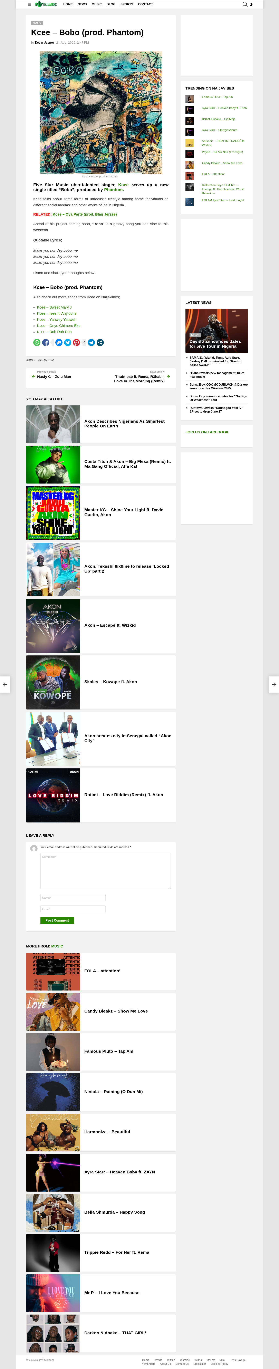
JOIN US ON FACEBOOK (207, 432)
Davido (158, 1359)
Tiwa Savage (238, 1359)
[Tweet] (67, 342)
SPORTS (127, 4)
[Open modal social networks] (100, 342)
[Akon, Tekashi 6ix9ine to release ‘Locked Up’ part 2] (53, 569)
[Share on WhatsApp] (36, 342)
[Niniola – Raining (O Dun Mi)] (53, 1092)
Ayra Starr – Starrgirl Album (219, 130)
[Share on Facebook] (45, 342)
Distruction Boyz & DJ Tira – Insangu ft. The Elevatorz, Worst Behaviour (223, 189)
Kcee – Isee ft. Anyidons (56, 313)
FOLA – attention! (102, 970)
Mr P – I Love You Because (112, 1292)
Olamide (185, 1359)
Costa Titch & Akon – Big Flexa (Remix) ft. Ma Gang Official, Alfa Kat (127, 464)
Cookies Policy (219, 1363)
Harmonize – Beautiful (107, 1131)
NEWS (82, 4)
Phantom (46, 360)
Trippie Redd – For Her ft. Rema (116, 1252)
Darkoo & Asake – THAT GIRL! (115, 1332)
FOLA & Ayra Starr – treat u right (223, 200)
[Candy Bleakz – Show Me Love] (53, 1012)
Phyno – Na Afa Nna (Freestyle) (222, 152)
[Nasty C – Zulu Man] (5, 684)
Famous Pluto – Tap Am (108, 1051)
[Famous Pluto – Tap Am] (53, 1052)
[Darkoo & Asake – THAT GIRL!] (53, 1333)
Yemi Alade (148, 1363)
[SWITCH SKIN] (251, 4)
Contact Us (182, 1363)
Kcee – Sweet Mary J (54, 307)
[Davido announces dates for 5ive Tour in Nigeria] (216, 331)
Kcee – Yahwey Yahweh (56, 320)
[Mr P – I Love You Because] (53, 1293)
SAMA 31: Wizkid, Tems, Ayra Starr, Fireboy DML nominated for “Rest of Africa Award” (215, 361)
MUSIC (97, 4)
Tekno (198, 1359)
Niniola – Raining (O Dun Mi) (113, 1091)
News (195, 335)
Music (57, 946)
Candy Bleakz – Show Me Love (116, 1011)
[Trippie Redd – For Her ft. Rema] (53, 1253)
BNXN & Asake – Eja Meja (218, 119)
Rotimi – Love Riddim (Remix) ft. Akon (123, 794)
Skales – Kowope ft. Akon (110, 681)
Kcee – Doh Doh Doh (54, 332)
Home (145, 1359)
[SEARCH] (245, 4)
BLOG (111, 4)
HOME (68, 4)
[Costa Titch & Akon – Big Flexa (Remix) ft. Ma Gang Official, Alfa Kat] (53, 464)
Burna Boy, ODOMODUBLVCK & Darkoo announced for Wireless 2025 (219, 386)
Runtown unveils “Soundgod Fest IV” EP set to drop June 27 (216, 409)
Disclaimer (199, 1363)
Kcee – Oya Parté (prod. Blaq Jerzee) (85, 214)
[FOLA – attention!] (53, 972)
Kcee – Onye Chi (51, 326)
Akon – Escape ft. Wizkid (110, 625)
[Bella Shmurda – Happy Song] (53, 1213)
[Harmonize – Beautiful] (53, 1132)
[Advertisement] (216, 45)
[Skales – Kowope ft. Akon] (53, 682)
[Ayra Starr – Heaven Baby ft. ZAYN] (53, 1173)
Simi (222, 1359)
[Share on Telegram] (91, 342)
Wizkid (171, 1359)
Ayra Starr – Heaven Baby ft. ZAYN (119, 1172)
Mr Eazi (211, 1359)
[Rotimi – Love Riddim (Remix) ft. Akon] (53, 795)
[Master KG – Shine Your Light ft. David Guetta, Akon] (53, 513)
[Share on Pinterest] (76, 342)
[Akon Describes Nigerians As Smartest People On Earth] (53, 424)
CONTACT (145, 4)
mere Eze (72, 326)
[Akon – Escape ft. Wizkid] (53, 626)
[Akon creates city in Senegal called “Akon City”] (53, 739)
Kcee (123, 184)
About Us (165, 1363)
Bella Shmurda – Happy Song (114, 1212)
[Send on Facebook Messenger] (58, 342)
